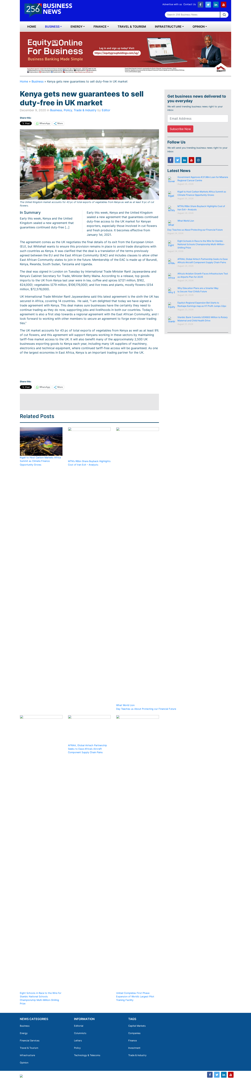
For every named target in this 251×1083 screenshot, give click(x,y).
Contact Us (189, 4)
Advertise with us (172, 4)
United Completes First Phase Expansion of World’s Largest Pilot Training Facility (135, 996)
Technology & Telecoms (87, 1055)
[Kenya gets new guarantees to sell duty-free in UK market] (89, 164)
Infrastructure (168, 26)
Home (31, 26)
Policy (68, 110)
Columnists (80, 1033)
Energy (77, 26)
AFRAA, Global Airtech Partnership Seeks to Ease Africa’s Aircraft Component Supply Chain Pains (87, 749)
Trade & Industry (85, 110)
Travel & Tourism (132, 26)
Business (52, 26)
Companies (134, 1033)
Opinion (199, 26)
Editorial (78, 1025)
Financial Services (30, 1040)
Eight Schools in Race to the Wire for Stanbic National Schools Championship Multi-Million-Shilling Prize (40, 998)
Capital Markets (137, 1025)
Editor (106, 110)
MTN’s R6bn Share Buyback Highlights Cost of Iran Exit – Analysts (89, 463)
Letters (78, 1040)
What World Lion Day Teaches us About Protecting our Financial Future (146, 707)
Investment (134, 1048)
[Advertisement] (87, 402)
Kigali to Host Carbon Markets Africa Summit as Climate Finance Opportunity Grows (40, 461)
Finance (100, 26)
